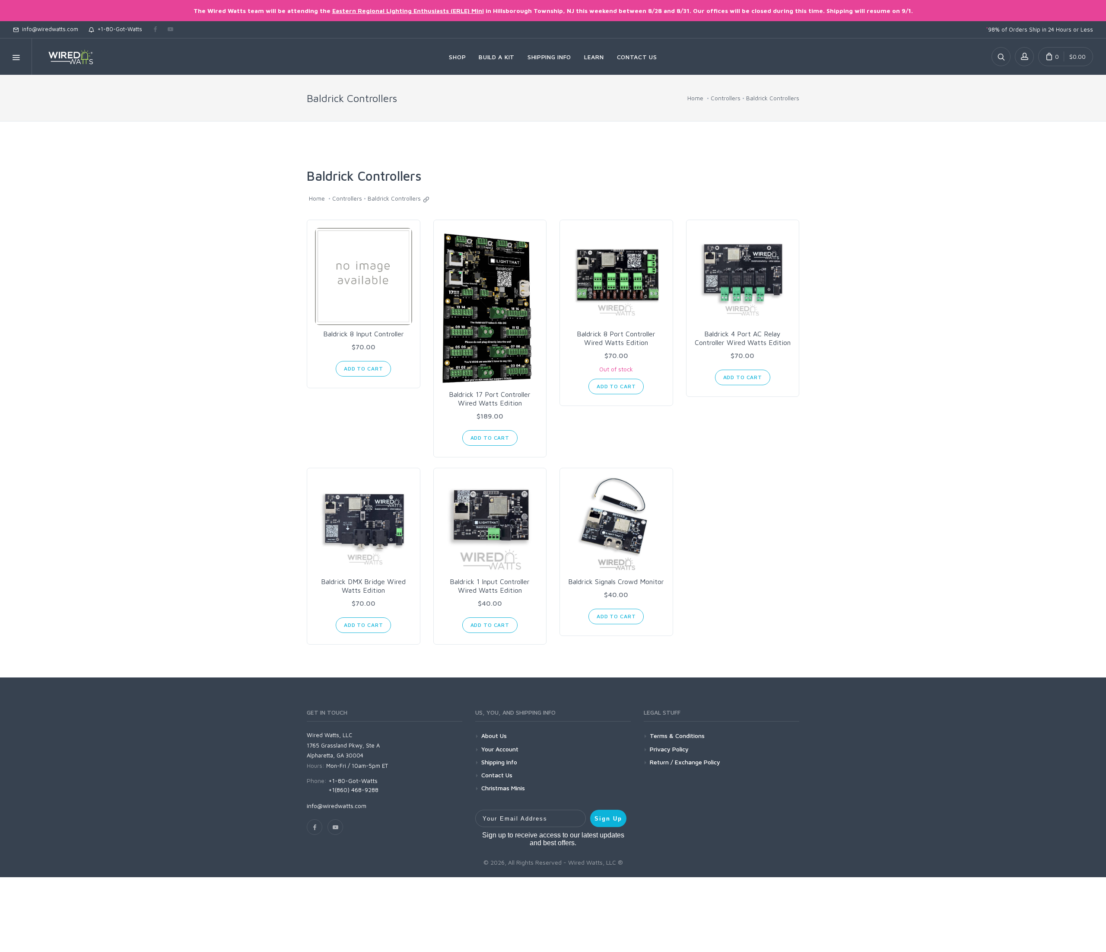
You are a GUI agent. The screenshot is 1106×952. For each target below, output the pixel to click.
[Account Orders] (1024, 57)
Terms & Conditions (677, 735)
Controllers (726, 98)
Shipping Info (499, 762)
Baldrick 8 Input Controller (363, 334)
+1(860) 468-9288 (353, 789)
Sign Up (608, 818)
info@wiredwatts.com (48, 29)
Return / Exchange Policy (685, 762)
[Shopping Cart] (1066, 57)
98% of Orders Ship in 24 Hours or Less (1039, 29)
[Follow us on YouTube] (170, 30)
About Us (494, 735)
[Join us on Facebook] (155, 30)
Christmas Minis (503, 788)
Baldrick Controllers (772, 98)
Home (695, 98)
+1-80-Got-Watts (118, 29)
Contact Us (496, 775)
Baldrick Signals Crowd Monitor (616, 581)
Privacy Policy (669, 749)
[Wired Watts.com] (65, 56)
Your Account (499, 749)
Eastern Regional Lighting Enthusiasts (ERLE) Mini (408, 10)
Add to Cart (363, 368)
